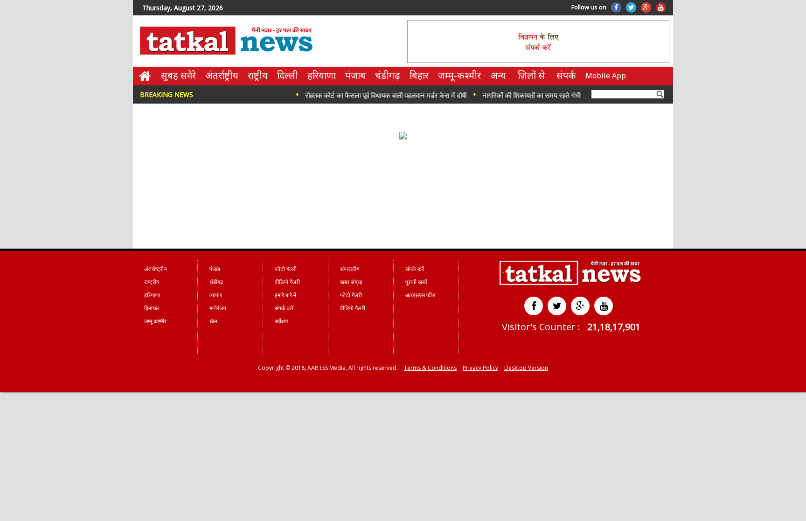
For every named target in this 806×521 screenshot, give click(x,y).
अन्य (498, 75)
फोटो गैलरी (286, 269)
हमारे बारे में (285, 295)
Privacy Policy (480, 368)
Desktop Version (526, 368)
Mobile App (605, 75)
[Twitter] (631, 7)
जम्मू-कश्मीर (459, 75)
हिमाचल (152, 308)
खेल (213, 321)
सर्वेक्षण (281, 321)
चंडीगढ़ (387, 75)
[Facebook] (616, 7)
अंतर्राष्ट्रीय (221, 75)
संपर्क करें (284, 308)
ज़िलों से (531, 75)
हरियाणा (321, 75)
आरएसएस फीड (420, 295)
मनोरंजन (217, 308)
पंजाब (355, 75)
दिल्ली (287, 75)
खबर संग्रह (351, 282)
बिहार (419, 75)
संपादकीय (350, 269)
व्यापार (215, 295)
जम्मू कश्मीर (155, 321)
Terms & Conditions (430, 368)
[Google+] (646, 7)
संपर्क (566, 75)
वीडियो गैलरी (287, 282)
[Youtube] (661, 7)
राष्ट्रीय (258, 75)
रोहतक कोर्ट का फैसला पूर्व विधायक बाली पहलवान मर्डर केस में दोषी (378, 95)
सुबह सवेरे (178, 75)
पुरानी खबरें (416, 282)
